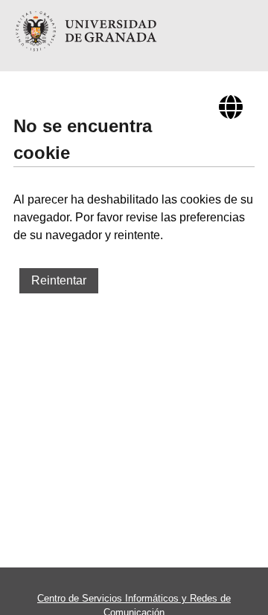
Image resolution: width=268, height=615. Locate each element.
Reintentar (58, 280)
